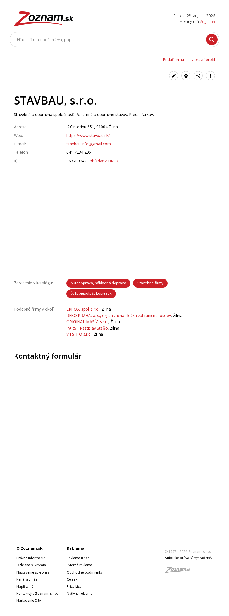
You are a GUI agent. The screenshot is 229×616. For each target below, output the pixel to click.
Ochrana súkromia (31, 565)
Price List (74, 586)
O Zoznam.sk (29, 548)
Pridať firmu (173, 59)
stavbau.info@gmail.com (88, 143)
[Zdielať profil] (198, 75)
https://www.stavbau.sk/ (88, 135)
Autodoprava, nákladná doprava (98, 282)
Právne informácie (30, 558)
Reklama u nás (78, 558)
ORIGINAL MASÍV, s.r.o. (87, 321)
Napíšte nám (26, 586)
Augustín (207, 21)
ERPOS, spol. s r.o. (82, 309)
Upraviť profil (203, 59)
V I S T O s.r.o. (79, 334)
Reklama (75, 548)
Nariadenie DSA (28, 600)
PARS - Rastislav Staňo (87, 328)
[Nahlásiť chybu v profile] (210, 75)
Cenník (72, 579)
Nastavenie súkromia (33, 572)
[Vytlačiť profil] (185, 75)
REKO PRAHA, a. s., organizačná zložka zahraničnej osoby (118, 315)
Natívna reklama (79, 593)
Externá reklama (79, 565)
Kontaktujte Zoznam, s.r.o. (37, 593)
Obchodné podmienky (84, 572)
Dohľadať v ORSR (102, 161)
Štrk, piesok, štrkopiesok (91, 293)
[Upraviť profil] (173, 75)
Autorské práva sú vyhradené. (188, 557)
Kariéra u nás (26, 579)
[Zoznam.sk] (179, 571)
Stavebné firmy (150, 282)
